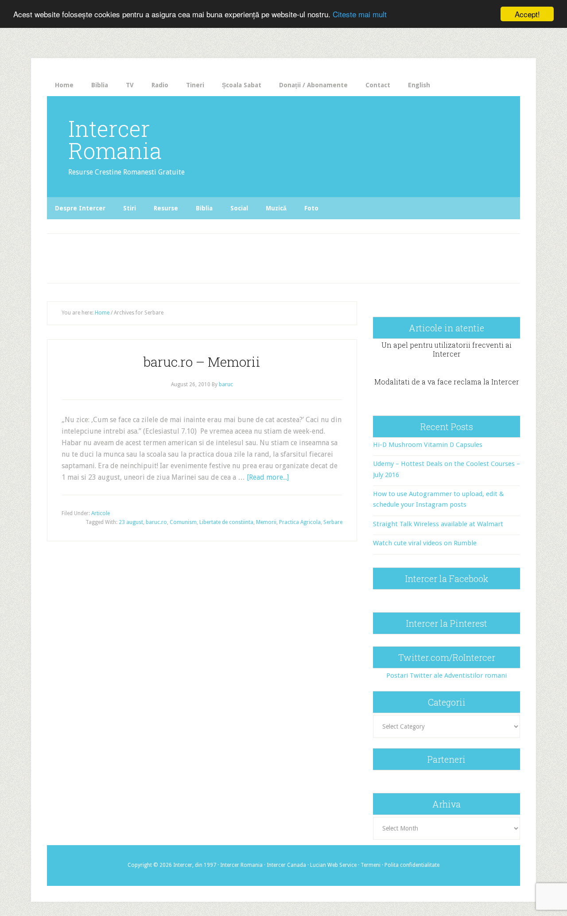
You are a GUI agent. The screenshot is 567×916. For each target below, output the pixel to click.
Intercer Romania (115, 139)
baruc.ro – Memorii (202, 361)
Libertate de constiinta (226, 522)
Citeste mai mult (360, 14)
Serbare (332, 522)
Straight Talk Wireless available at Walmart (438, 524)
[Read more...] (268, 477)
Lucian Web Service (333, 865)
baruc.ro (156, 522)
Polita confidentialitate (411, 865)
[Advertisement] (231, 256)
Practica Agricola (300, 522)
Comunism (183, 522)
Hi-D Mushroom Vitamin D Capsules (427, 445)
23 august (131, 522)
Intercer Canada (286, 865)
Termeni (371, 865)
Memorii (266, 522)
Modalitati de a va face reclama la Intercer (446, 381)
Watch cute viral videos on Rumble (425, 543)
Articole (100, 513)
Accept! (527, 13)
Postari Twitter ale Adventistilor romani (446, 675)
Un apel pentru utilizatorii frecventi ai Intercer (446, 349)
